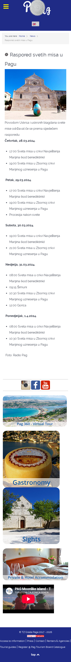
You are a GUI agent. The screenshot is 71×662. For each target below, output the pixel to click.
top (33, 654)
